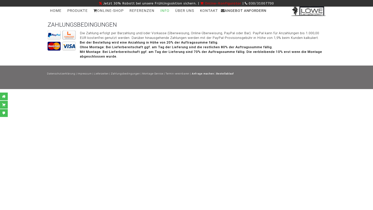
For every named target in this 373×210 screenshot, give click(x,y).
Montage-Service (152, 73)
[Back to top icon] (201, 206)
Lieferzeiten (101, 73)
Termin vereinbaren (177, 73)
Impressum (85, 73)
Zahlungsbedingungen (125, 73)
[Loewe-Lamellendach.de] (308, 10)
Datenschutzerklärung (61, 73)
